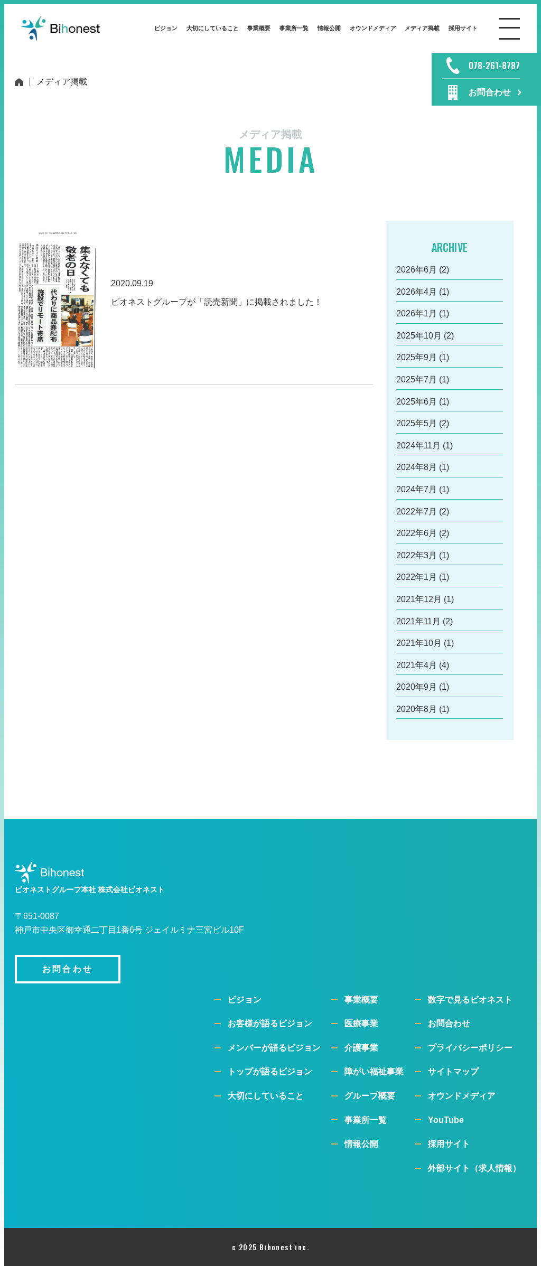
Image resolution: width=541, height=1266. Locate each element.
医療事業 (361, 1023)
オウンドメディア (462, 1095)
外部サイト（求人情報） (474, 1168)
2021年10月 (419, 643)
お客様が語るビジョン (270, 1023)
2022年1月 (416, 577)
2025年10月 (419, 335)
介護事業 (361, 1047)
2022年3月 (416, 555)
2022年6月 (416, 533)
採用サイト (449, 1143)
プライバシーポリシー (470, 1047)
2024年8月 (416, 467)
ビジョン (245, 999)
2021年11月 (418, 621)
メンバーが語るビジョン (274, 1047)
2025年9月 (416, 357)
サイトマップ (453, 1071)
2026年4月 (416, 291)
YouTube (446, 1119)
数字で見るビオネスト (470, 999)
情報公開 (361, 1143)
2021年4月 (416, 665)
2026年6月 (416, 269)
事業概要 (361, 999)
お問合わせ (449, 1023)
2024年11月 (418, 445)
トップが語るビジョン (270, 1071)
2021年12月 (419, 599)
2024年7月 (416, 489)
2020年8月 (416, 709)
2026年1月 (416, 313)
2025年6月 (416, 401)
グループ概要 (369, 1095)
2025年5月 (416, 423)
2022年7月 (416, 511)
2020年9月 (416, 686)
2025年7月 (416, 379)
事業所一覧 (365, 1119)
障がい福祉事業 (374, 1071)
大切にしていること (266, 1095)
